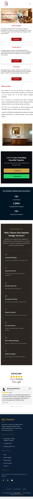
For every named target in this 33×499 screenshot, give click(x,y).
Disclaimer (25, 489)
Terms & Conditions (17, 489)
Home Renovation (8, 463)
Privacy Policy (9, 489)
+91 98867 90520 (8, 443)
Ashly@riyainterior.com (9, 446)
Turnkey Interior (7, 460)
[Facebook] (3, 480)
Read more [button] (5, 402)
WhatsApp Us (17, 176)
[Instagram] (7, 480)
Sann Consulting (19, 494)
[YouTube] (12, 480)
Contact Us (17, 170)
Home (5, 454)
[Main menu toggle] (29, 3)
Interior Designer (7, 457)
